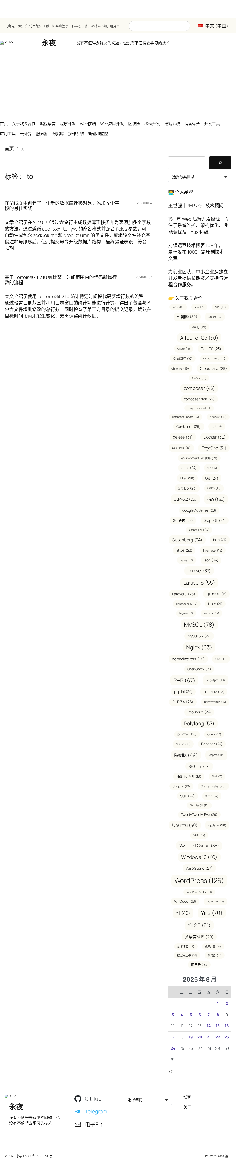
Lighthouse (216, 594)
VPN (199, 835)
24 (173, 1048)
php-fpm (215, 680)
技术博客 (185, 946)
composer (199, 388)
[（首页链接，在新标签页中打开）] (6, 43)
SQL (187, 795)
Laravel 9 (183, 593)
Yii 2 (212, 913)
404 (199, 307)
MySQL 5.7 (199, 636)
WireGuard (199, 868)
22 (217, 1037)
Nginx (199, 647)
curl (217, 426)
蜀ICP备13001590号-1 (39, 1156)
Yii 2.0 (199, 925)
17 (173, 1037)
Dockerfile (181, 447)
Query (214, 734)
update (217, 825)
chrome (180, 368)
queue (183, 744)
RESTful (199, 766)
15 (218, 1025)
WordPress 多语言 (199, 892)
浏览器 (214, 955)
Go (216, 499)
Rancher (212, 743)
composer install (199, 408)
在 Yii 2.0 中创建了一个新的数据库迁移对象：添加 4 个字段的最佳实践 (62, 206)
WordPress (199, 880)
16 (227, 1025)
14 (209, 1025)
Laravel (199, 571)
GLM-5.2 (185, 499)
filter (187, 478)
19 (191, 1037)
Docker (214, 437)
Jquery (186, 560)
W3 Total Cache (199, 846)
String (211, 796)
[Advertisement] (118, 84)
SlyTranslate (213, 786)
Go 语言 (183, 520)
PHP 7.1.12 (213, 691)
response (216, 755)
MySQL (199, 624)
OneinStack (199, 669)
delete (183, 437)
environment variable (199, 458)
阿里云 (199, 964)
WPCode (185, 901)
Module (211, 613)
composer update (185, 416)
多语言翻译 (199, 936)
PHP (184, 680)
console (218, 417)
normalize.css (188, 659)
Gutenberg (187, 540)
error (189, 467)
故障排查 (213, 946)
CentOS (211, 348)
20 (199, 1037)
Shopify (181, 786)
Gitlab (214, 488)
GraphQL (215, 520)
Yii (183, 913)
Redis (186, 755)
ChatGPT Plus (214, 358)
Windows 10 (199, 857)
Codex (199, 378)
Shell (217, 776)
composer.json (199, 399)
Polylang (199, 723)
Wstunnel (215, 901)
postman (187, 734)
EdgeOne (213, 448)
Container (188, 426)
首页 (9, 148)
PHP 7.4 (182, 701)
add (220, 307)
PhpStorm (199, 712)
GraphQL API (199, 529)
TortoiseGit (199, 805)
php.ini (183, 691)
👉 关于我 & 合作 (185, 298)
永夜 (49, 42)
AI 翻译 (187, 316)
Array (199, 327)
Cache (183, 348)
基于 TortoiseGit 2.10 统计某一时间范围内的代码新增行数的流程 (61, 280)
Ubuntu (185, 825)
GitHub (187, 488)
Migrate (186, 613)
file (212, 467)
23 (226, 1037)
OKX (220, 659)
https (184, 550)
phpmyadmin (215, 701)
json (211, 560)
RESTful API (188, 776)
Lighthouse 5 (186, 603)
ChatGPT (182, 358)
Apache (215, 316)
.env (178, 307)
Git (211, 478)
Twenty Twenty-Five (199, 814)
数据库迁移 (187, 955)
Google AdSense (199, 510)
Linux (215, 604)
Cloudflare (213, 368)
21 (209, 1037)
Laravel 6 (199, 582)
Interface (213, 550)
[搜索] (220, 162)
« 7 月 (172, 1071)
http (219, 539)
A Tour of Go (199, 337)
